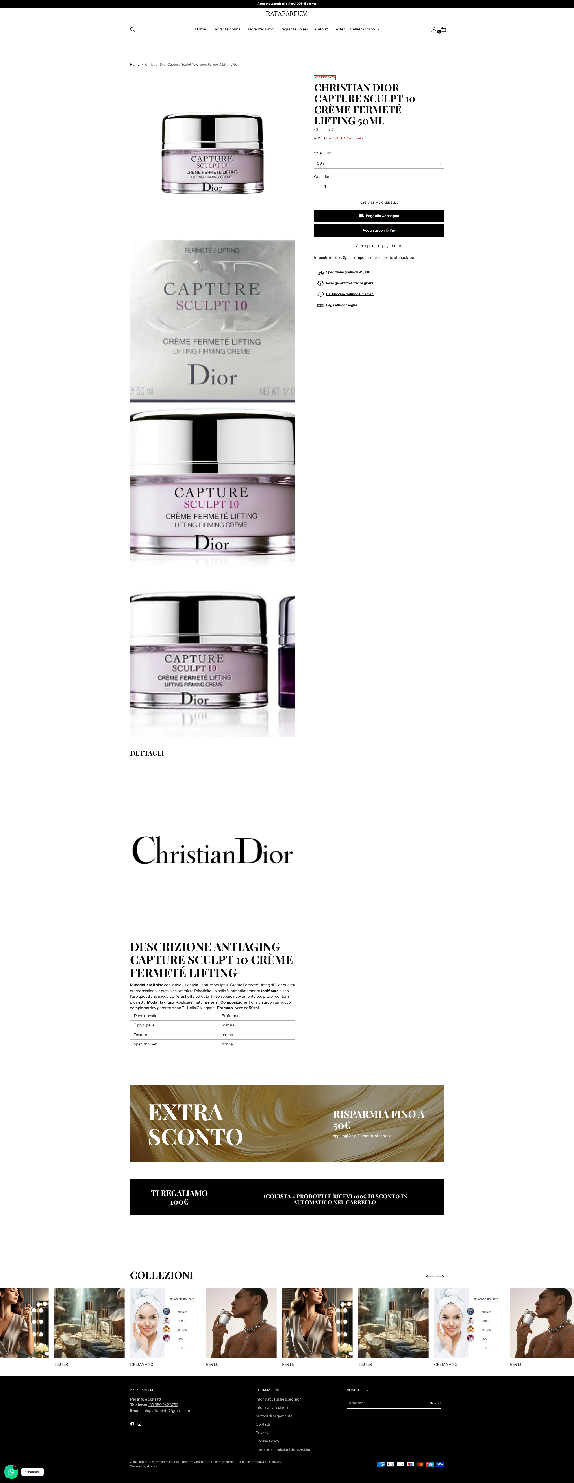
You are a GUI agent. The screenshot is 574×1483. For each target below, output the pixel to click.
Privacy (262, 1433)
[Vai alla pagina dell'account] (432, 29)
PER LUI (213, 1364)
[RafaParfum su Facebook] (132, 1425)
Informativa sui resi (272, 1407)
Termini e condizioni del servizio (283, 1449)
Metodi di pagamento (274, 1416)
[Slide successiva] (440, 1245)
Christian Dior (326, 129)
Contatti (263, 1424)
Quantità (321, 176)
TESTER (61, 1364)
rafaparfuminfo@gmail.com (166, 1410)
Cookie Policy (267, 1441)
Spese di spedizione (360, 257)
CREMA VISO (141, 1364)
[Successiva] (329, 4)
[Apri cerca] (132, 29)
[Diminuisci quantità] (332, 186)
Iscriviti (433, 1403)
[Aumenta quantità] (318, 186)
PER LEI (289, 1364)
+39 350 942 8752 (163, 1405)
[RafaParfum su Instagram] (140, 1425)
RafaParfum (164, 1461)
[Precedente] (245, 4)
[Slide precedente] (430, 1245)
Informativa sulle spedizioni (279, 1399)
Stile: (323, 153)
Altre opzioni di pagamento (379, 245)
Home (135, 64)
